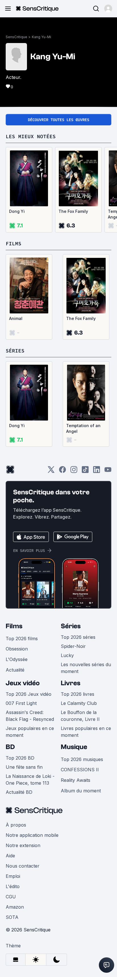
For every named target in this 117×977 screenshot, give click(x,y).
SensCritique (16, 37)
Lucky (67, 655)
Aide (10, 855)
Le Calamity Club (79, 703)
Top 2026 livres (77, 694)
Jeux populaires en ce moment (30, 731)
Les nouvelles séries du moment (86, 668)
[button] (108, 8)
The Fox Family (73, 211)
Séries (71, 626)
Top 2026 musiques (82, 759)
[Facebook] (62, 471)
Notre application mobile (32, 835)
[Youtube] (108, 471)
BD (10, 747)
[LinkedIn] (96, 471)
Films (14, 626)
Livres (70, 683)
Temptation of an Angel (83, 428)
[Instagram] (73, 471)
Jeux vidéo (23, 683)
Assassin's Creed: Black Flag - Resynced (30, 715)
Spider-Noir (73, 646)
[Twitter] (51, 471)
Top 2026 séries (78, 637)
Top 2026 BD (20, 758)
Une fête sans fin (24, 767)
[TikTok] (85, 471)
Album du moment (81, 791)
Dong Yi (17, 211)
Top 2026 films (22, 638)
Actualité (15, 670)
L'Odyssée (17, 659)
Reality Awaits (75, 780)
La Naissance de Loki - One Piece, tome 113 (30, 779)
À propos (16, 825)
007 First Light (21, 703)
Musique (74, 747)
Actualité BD (19, 792)
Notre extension (23, 845)
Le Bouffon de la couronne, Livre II (80, 715)
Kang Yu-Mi (41, 37)
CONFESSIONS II (80, 769)
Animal (15, 318)
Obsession (17, 649)
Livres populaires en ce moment (86, 731)
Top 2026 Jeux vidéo (28, 694)
